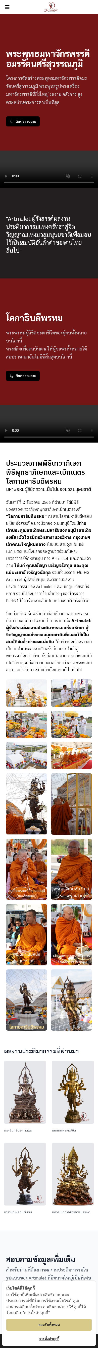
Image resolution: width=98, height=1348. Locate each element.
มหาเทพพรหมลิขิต (64, 1130)
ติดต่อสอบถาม (26, 121)
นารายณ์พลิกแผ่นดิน (18, 1212)
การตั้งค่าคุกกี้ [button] (49, 1338)
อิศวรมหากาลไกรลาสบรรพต (71, 1212)
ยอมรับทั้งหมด (49, 1324)
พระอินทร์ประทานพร (18, 1130)
